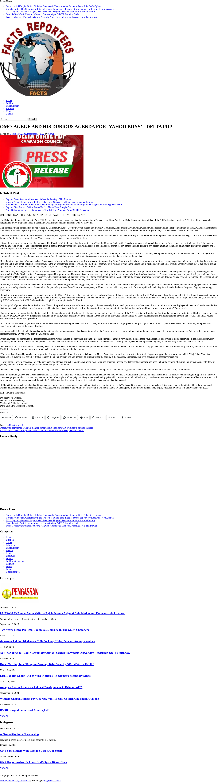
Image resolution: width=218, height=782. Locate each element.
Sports (9, 566)
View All (4, 716)
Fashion (9, 550)
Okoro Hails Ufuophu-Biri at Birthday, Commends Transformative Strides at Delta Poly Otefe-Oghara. (54, 6)
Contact (9, 114)
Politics (9, 103)
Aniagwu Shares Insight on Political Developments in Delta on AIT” (41, 687)
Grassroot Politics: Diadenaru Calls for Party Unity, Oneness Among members (47, 641)
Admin (51, 134)
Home (9, 100)
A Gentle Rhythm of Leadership (19, 734)
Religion (10, 564)
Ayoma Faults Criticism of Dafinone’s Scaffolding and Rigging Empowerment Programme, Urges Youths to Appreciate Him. (64, 204)
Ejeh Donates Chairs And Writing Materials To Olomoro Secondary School (46, 675)
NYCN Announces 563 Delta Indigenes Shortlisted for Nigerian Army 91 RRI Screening (47, 210)
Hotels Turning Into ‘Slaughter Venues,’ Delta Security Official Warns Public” (47, 664)
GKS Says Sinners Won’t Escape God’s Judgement (31, 750)
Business (10, 108)
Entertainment (12, 106)
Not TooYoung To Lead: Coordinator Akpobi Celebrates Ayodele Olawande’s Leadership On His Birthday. (65, 652)
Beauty (9, 537)
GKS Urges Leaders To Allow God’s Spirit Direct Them (33, 762)
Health (9, 111)
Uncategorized (16, 425)
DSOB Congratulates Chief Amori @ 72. (24, 710)
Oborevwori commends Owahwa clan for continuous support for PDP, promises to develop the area (46, 428)
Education (10, 545)
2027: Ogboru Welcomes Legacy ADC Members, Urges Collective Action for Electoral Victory (50, 11)
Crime (9, 542)
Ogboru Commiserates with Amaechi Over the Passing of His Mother (38, 199)
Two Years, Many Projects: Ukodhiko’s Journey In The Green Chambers (44, 629)
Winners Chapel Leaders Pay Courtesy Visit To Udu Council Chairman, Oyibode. (50, 698)
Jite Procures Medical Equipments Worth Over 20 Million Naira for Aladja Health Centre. (42, 430)
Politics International (15, 561)
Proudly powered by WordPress (15, 780)
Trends (9, 569)
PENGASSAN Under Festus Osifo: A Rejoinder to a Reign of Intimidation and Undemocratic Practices (62, 613)
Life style (10, 556)
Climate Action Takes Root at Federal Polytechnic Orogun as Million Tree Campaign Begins (49, 202)
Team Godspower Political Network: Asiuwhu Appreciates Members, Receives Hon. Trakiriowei (51, 17)
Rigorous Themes (52, 780)
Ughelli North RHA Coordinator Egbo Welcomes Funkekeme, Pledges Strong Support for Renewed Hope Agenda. (60, 9)
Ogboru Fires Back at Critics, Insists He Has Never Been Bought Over (39, 207)
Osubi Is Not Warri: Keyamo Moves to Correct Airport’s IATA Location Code (42, 14)
